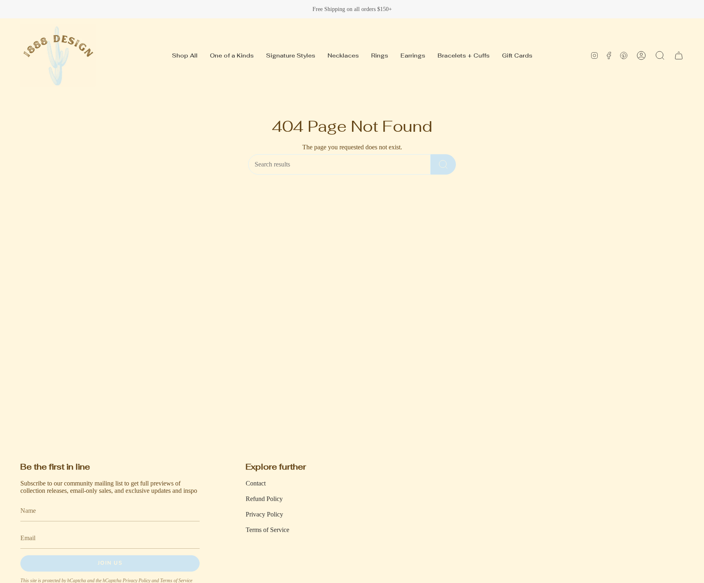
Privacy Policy (264, 514)
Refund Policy (264, 498)
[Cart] (678, 55)
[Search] (443, 164)
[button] (660, 55)
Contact (256, 483)
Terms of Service (267, 529)
